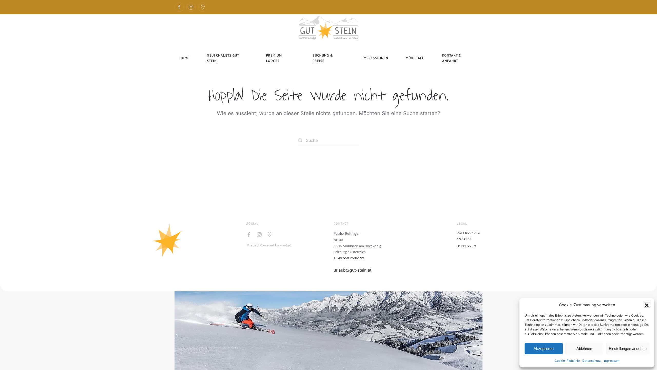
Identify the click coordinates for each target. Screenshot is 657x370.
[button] (646, 305)
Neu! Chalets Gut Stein (223, 58)
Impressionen (375, 58)
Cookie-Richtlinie (567, 361)
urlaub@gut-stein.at (352, 270)
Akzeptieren (544, 348)
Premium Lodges (274, 58)
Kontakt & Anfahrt (452, 58)
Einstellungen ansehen (627, 348)
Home (184, 58)
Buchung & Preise (323, 58)
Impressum (611, 361)
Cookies (464, 239)
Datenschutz (591, 361)
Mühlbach (415, 58)
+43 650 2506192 (350, 258)
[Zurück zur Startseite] (328, 27)
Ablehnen (584, 348)
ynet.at (285, 245)
